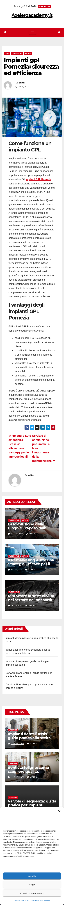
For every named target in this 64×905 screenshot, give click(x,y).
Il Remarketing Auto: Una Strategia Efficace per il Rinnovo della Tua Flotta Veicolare (31, 566)
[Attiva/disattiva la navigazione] (32, 32)
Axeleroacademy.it (31, 15)
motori (28, 53)
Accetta (32, 876)
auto (7, 53)
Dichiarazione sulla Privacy (38, 900)
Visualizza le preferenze (32, 893)
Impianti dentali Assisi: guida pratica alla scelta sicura (29, 738)
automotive (17, 53)
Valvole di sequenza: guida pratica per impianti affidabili (32, 805)
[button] (59, 811)
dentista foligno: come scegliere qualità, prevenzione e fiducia (28, 771)
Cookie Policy (20, 900)
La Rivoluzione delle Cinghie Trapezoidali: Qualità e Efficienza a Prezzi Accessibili (27, 530)
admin (32, 534)
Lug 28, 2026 (17, 744)
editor (22, 82)
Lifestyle (13, 730)
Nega (32, 884)
